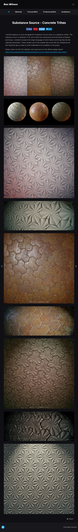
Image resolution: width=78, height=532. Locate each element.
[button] (70, 519)
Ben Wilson (11, 4)
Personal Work (33, 12)
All (9, 12)
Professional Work (49, 12)
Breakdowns (66, 12)
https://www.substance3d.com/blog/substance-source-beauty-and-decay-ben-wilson (36, 52)
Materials (18, 12)
